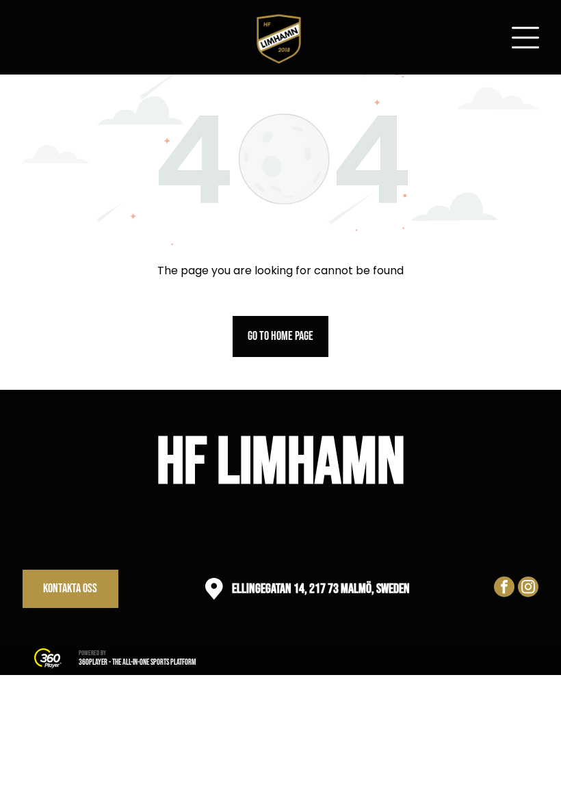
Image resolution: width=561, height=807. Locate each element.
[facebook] (504, 588)
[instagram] (528, 588)
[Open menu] (525, 38)
